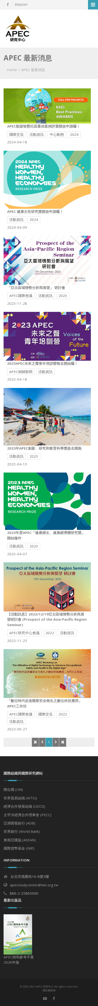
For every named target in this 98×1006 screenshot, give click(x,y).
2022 (49, 632)
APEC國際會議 (20, 295)
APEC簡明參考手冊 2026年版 (19, 959)
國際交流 (16, 134)
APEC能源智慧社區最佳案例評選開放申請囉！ (43, 126)
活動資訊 (36, 134)
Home (12, 69)
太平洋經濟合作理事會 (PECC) (27, 814)
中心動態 (57, 134)
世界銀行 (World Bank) (22, 831)
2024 (74, 134)
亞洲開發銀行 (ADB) (19, 823)
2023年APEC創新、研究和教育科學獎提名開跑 (44, 448)
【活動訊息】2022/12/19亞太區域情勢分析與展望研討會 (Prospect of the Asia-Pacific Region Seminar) (47, 619)
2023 (63, 295)
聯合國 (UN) (13, 789)
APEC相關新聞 (20, 371)
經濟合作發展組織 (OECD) (24, 806)
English (21, 4)
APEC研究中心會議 (24, 632)
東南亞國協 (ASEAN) (20, 840)
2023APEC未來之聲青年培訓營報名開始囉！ (42, 363)
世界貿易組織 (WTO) (20, 798)
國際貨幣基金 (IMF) (19, 848)
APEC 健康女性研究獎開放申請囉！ (35, 211)
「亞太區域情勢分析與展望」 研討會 (36, 287)
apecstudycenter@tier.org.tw (34, 885)
